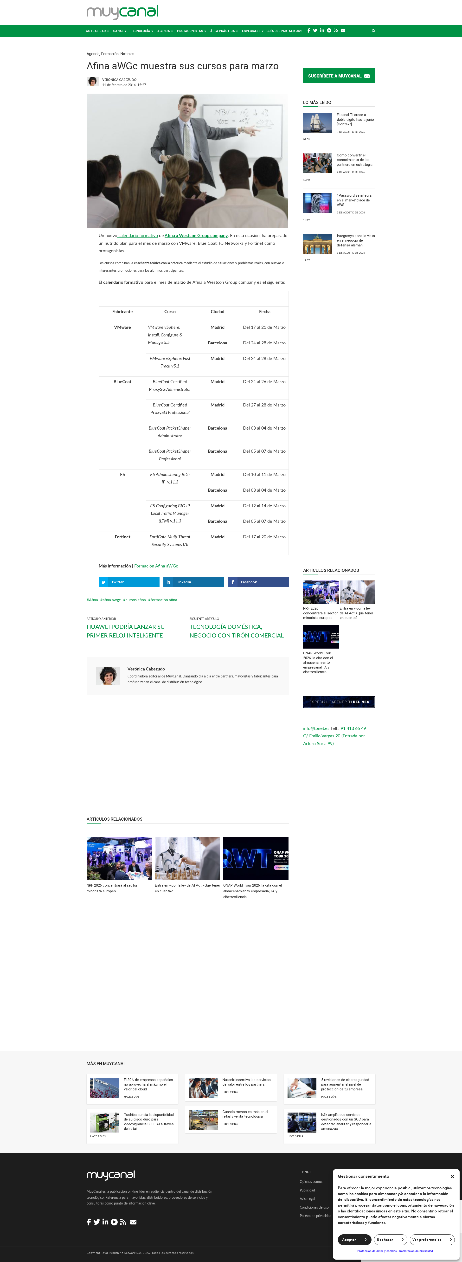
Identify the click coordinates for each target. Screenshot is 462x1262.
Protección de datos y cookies (377, 1250)
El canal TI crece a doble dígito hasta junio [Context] (355, 119)
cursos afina (136, 600)
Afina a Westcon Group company (196, 236)
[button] (452, 1176)
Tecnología (140, 31)
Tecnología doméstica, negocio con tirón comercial (237, 631)
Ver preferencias (426, 1240)
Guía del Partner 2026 (284, 31)
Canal (118, 31)
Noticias (127, 54)
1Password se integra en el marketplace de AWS (354, 200)
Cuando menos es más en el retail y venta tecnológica (245, 1114)
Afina (93, 600)
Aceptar (349, 1240)
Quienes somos (311, 1182)
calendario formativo (137, 236)
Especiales (251, 31)
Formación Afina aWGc (156, 566)
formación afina (164, 600)
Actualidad (96, 31)
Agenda (163, 31)
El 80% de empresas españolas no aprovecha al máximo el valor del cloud (148, 1084)
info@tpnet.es (316, 729)
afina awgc (112, 600)
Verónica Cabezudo (146, 669)
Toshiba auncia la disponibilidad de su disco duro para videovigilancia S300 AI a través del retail (149, 1122)
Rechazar (385, 1240)
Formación (110, 54)
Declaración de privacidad (416, 1250)
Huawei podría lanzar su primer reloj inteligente (126, 631)
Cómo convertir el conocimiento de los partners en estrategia (354, 160)
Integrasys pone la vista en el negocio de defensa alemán (356, 240)
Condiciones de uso (314, 1207)
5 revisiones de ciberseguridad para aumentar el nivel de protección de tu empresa (345, 1084)
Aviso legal (307, 1199)
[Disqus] (188, 979)
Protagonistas (190, 31)
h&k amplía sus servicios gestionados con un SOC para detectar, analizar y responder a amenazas (346, 1122)
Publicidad (307, 1190)
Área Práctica (222, 31)
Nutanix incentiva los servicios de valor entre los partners (247, 1082)
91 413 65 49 (353, 729)
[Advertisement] (188, 758)
